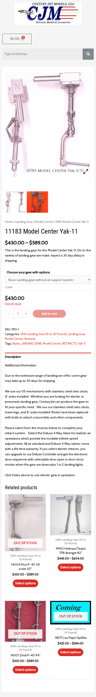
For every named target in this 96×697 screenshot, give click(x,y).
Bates (16, 343)
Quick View (25, 547)
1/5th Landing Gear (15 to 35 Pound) (43, 334)
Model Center (44, 221)
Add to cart (49, 314)
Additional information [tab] (20, 365)
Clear (8, 287)
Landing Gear (24, 221)
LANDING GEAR (31, 343)
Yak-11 (82, 343)
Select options (25, 583)
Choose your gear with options (28, 272)
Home (9, 221)
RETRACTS (69, 343)
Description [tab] (13, 357)
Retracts (30, 339)
